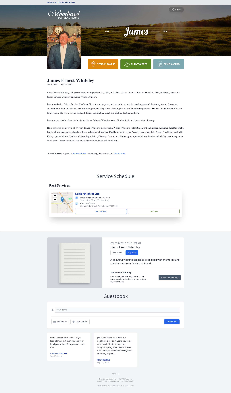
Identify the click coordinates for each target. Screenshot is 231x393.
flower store (119, 153)
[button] (62, 200)
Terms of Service (123, 381)
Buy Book (132, 252)
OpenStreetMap (118, 385)
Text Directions (100, 211)
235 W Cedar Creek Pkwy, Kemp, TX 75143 (99, 206)
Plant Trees (154, 211)
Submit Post (172, 321)
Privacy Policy (108, 381)
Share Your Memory (169, 277)
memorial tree (79, 153)
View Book (117, 252)
